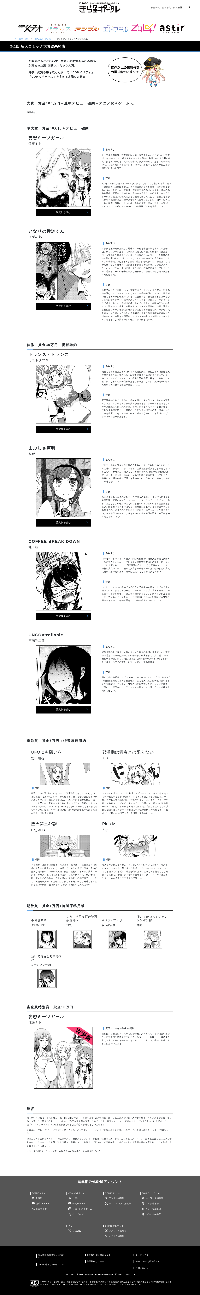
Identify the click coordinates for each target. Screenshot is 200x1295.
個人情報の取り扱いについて (51, 1256)
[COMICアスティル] (171, 28)
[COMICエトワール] (114, 28)
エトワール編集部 (154, 1198)
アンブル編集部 (116, 1198)
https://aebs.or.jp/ (133, 1284)
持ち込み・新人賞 (43, 39)
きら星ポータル (22, 39)
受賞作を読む (63, 212)
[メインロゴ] (100, 7)
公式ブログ (41, 1209)
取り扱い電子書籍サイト (99, 1255)
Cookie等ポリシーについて (51, 1264)
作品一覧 (155, 7)
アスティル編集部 (118, 1231)
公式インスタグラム (82, 1209)
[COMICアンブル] (85, 28)
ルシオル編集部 (153, 1214)
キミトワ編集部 (153, 1209)
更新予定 (166, 7)
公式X (39, 1198)
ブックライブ (142, 1255)
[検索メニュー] (188, 7)
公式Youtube (42, 1203)
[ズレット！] (142, 28)
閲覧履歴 (177, 7)
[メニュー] (194, 7)
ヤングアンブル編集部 (120, 1203)
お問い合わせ (142, 1268)
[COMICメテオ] (29, 28)
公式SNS (76, 1231)
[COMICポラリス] (57, 28)
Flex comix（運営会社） (147, 1261)
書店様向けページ (95, 1261)
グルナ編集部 (152, 1203)
